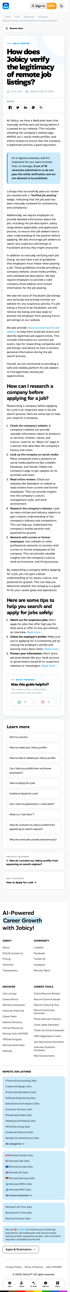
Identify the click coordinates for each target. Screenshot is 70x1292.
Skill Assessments (44, 1056)
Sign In (40, 6)
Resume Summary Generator (44, 1012)
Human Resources (13, 1028)
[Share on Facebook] (10, 107)
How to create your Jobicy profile (28, 747)
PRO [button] (52, 6)
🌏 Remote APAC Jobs (18, 1189)
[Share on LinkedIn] (25, 107)
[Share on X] (18, 107)
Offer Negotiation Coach (47, 1036)
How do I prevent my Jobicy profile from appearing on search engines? (32, 827)
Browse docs (16, 28)
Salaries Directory (12, 1022)
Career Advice (10, 999)
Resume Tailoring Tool (46, 1005)
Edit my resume (18, 737)
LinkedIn (39, 947)
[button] (22, 702)
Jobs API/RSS (54, 1267)
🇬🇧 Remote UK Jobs (16, 1172)
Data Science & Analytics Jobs (22, 1103)
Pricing (7, 959)
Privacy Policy (14, 1267)
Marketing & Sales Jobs (18, 1115)
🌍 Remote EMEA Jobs (18, 1184)
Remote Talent (42, 970)
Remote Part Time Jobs (18, 1212)
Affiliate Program (12, 1039)
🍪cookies (19, 1229)
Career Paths (10, 1016)
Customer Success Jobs (18, 1109)
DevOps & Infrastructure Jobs (22, 1138)
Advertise (8, 964)
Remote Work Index (14, 1045)
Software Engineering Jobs (20, 1098)
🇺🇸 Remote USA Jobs (17, 1161)
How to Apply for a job (22, 783)
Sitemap (7, 1050)
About (6, 947)
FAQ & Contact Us (13, 953)
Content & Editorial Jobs (19, 1132)
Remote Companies (14, 1005)
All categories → (14, 1143)
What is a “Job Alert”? (22, 814)
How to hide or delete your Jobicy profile (32, 758)
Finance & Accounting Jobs (21, 1080)
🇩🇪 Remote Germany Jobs (20, 1178)
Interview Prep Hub (13, 1010)
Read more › (34, 632)
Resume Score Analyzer (47, 999)
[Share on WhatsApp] (33, 107)
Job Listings (10, 993)
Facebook (39, 953)
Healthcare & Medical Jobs (20, 1120)
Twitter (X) (39, 959)
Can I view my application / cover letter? (32, 804)
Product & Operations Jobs (20, 1092)
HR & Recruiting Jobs (17, 1126)
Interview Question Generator (44, 1049)
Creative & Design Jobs (18, 1086)
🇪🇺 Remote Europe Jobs (19, 1166)
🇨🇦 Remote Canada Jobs (19, 1155)
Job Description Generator (49, 1041)
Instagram (39, 964)
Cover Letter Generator (46, 1024)
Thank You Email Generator (49, 1030)
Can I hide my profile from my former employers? (30, 770)
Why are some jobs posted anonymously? (33, 839)
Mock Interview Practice (47, 1019)
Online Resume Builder (47, 993)
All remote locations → (18, 1195)
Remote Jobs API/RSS (15, 1033)
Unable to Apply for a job (24, 793)
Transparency (10, 970)
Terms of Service (33, 1267)
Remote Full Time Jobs (18, 1206)
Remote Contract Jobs (18, 1218)
